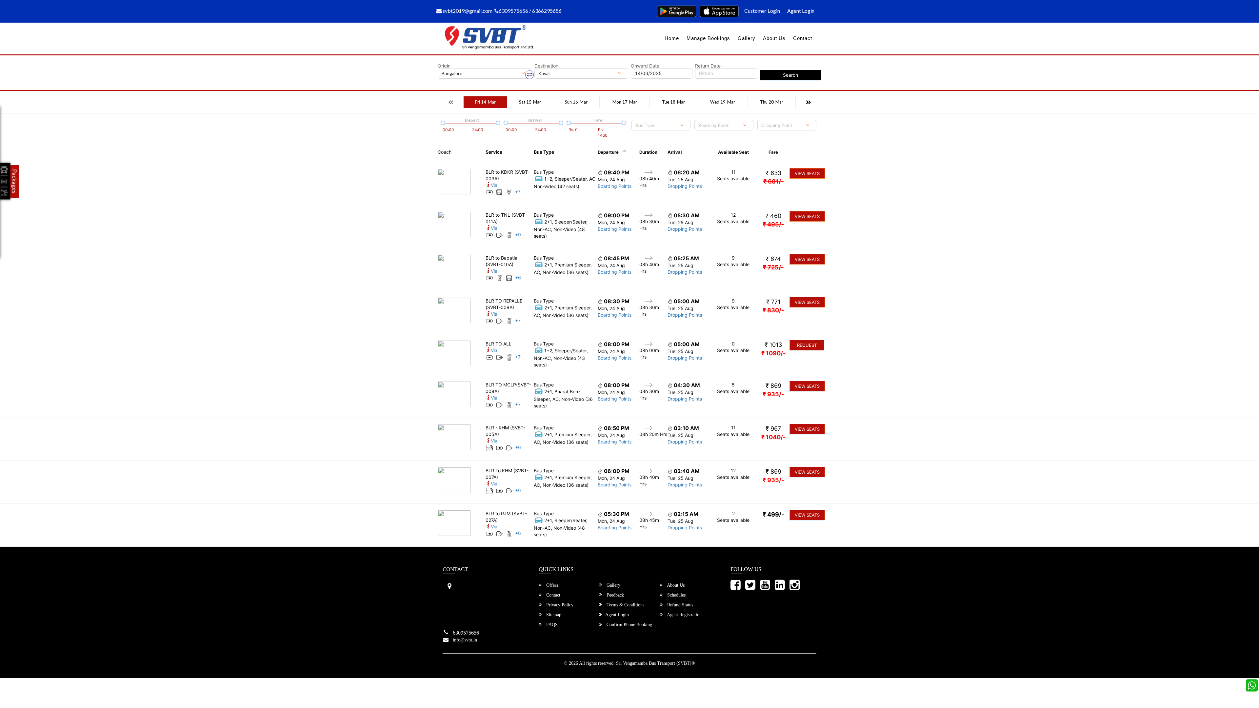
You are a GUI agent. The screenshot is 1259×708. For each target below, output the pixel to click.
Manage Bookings (708, 38)
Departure (608, 152)
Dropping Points (685, 186)
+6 (518, 277)
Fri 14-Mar (485, 102)
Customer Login (762, 11)
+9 (518, 234)
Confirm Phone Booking (628, 624)
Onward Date (645, 66)
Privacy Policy (559, 604)
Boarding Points (614, 186)
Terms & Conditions (624, 604)
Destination (546, 66)
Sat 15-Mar (530, 102)
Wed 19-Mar (722, 102)
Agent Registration (684, 614)
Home (672, 38)
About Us (774, 38)
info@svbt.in (465, 640)
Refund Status (679, 604)
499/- (773, 514)
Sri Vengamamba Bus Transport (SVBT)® (655, 663)
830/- (773, 310)
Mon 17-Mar (624, 102)
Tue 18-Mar (673, 102)
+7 (518, 191)
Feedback (614, 595)
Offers (551, 585)
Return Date (708, 66)
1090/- (773, 353)
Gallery (746, 38)
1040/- (773, 437)
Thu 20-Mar (771, 102)
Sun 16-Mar (576, 102)
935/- (773, 394)
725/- (773, 267)
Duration (648, 152)
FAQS (551, 624)
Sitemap (553, 614)
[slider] (442, 122)
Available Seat (733, 152)
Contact (802, 38)
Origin (444, 66)
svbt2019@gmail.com (467, 11)
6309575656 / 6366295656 (530, 11)
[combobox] (661, 125)
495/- (773, 224)
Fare (773, 152)
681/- (773, 181)
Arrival (675, 152)
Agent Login (800, 11)
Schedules (676, 595)
